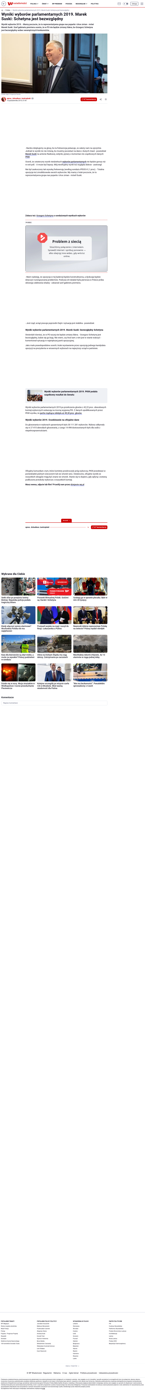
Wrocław (75, 1328)
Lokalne (75, 1323)
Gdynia (75, 1348)
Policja (3, 1331)
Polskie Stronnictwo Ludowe (117, 1331)
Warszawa (76, 1326)
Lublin (75, 1358)
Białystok (76, 1346)
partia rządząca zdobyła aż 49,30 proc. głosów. (61, 413)
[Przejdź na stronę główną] (3, 5)
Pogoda (69, 4)
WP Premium (57, 4)
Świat (44, 4)
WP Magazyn (5, 1323)
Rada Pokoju (5, 1328)
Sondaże (3, 1338)
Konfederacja (113, 1333)
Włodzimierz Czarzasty (44, 1343)
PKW (27, 157)
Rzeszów (75, 1356)
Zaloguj (134, 4)
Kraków (75, 1331)
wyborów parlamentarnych (74, 161)
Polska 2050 (113, 1341)
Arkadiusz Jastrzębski (21, 98)
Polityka (94, 4)
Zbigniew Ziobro (42, 1331)
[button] (125, 3)
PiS (110, 1323)
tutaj (43, 1388)
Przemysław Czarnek (43, 1328)
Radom (75, 1351)
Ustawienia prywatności (108, 1373)
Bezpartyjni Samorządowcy (117, 1343)
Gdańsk (75, 1341)
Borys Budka (41, 1341)
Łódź (74, 1333)
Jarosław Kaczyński (43, 1323)
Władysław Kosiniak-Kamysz (46, 1346)
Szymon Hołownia (42, 1338)
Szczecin (75, 1336)
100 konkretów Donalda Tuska (10, 1343)
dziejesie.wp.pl (77, 484)
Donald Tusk (41, 1336)
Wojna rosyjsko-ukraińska (9, 1326)
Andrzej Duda (41, 1333)
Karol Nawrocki (41, 1351)
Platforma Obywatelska (116, 1328)
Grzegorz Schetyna (44, 215)
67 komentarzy (90, 99)
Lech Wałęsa (41, 1348)
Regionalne (80, 4)
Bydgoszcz (76, 1343)
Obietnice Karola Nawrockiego (10, 1341)
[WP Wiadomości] (19, 4)
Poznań (75, 1338)
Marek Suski (31, 154)
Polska (33, 4)
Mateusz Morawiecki (43, 1326)
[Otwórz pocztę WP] (119, 4)
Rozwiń (65, 520)
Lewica (111, 1336)
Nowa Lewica (113, 1338)
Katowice (76, 1353)
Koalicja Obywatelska (115, 1326)
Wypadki (3, 1336)
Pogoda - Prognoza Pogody (9, 1333)
